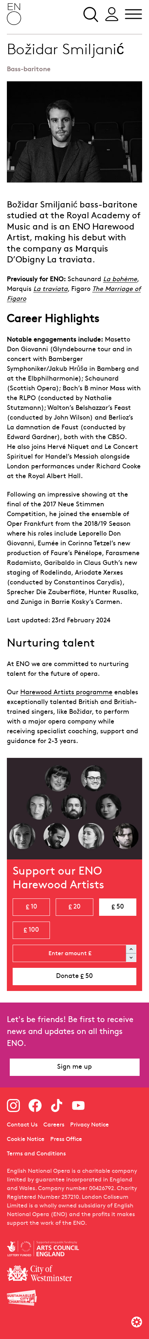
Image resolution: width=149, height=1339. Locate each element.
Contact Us (22, 1125)
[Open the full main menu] (133, 14)
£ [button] (31, 907)
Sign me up (74, 1067)
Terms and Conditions (36, 1154)
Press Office (66, 1139)
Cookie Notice (25, 1139)
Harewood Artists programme (66, 692)
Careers (53, 1125)
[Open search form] (90, 14)
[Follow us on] (13, 1105)
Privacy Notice (89, 1125)
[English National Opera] (14, 14)
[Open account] (111, 14)
